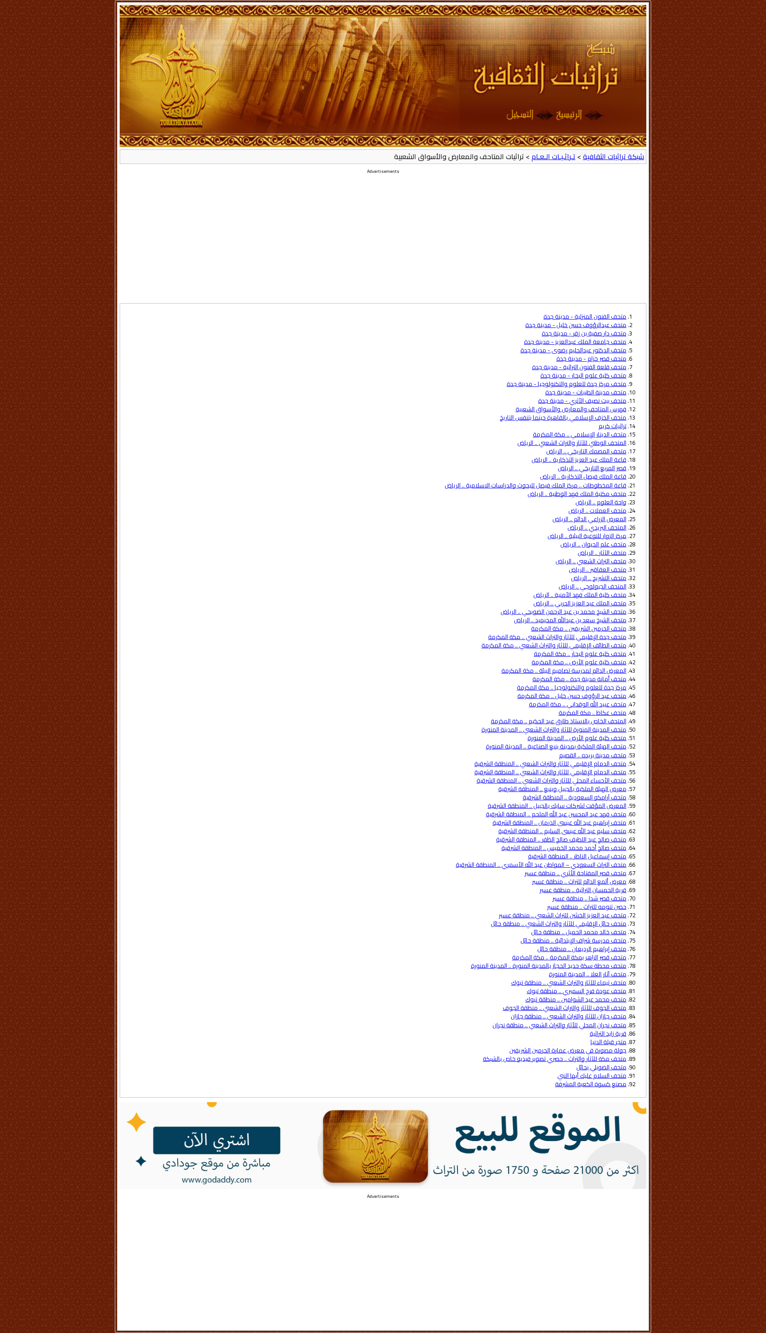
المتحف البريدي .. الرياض (596, 527)
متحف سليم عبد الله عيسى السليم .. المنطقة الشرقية (562, 831)
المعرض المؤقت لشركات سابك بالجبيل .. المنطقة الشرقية (557, 805)
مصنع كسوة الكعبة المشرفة (590, 1084)
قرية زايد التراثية (608, 1033)
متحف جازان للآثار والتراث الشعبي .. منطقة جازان (568, 1016)
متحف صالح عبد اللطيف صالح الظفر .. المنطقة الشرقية (561, 839)
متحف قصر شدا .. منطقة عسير (589, 898)
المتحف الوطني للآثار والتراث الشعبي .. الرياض (571, 442)
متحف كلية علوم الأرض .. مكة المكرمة (579, 662)
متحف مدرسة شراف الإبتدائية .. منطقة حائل (573, 940)
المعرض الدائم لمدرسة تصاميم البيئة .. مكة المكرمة (563, 670)
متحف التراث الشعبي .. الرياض (590, 561)
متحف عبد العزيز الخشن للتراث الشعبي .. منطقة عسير (562, 915)
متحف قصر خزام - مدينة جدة (591, 358)
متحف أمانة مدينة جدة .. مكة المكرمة (579, 679)
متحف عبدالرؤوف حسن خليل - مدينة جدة (575, 325)
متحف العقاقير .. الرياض (597, 569)
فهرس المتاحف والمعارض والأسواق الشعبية (571, 409)
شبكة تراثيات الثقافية (613, 156)
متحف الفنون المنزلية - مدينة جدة (584, 316)
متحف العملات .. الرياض (597, 510)
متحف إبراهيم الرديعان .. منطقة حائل (581, 949)
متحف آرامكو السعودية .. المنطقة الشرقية (574, 797)
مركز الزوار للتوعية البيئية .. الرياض (586, 536)
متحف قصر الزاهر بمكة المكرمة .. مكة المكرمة (569, 957)
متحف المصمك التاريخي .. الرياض (586, 451)
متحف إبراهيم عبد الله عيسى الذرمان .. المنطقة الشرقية (559, 822)
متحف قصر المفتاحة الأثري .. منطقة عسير (575, 873)
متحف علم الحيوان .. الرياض (593, 544)
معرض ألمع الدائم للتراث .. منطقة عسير (579, 881)
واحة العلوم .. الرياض (600, 502)
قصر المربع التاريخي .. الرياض (592, 468)
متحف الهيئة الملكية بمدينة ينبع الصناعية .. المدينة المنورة (556, 746)
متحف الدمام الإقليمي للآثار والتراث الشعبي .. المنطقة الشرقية (550, 763)
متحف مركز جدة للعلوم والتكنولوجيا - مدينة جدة (566, 384)
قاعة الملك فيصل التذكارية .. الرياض (583, 476)
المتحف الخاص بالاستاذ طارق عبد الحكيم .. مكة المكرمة (558, 721)
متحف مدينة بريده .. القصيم (592, 755)
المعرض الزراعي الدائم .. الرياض (589, 519)
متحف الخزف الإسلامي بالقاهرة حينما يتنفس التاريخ (563, 417)
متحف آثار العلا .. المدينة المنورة (587, 974)
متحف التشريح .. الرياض (598, 578)
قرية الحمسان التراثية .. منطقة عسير (582, 890)
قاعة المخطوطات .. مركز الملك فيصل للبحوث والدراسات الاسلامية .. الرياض (535, 485)
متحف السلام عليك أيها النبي (591, 1075)
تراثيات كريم (612, 426)
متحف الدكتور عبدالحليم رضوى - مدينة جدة (573, 350)
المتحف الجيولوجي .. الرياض (592, 586)
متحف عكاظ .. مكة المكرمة (592, 712)
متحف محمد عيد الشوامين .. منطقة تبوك (575, 999)
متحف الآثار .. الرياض (602, 552)
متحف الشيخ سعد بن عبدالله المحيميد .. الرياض (570, 620)
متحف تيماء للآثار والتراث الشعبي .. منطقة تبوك (568, 982)
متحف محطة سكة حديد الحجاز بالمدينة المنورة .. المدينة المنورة (548, 965)
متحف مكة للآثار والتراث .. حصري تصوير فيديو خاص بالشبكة (554, 1058)
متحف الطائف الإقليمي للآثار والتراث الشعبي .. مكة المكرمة (553, 645)
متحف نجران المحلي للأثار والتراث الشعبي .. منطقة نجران (559, 1025)
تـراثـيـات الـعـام (553, 156)
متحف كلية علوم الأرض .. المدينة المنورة (577, 738)
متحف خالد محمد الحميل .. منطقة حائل (578, 932)
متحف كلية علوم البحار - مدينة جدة (583, 375)
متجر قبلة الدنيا (608, 1042)
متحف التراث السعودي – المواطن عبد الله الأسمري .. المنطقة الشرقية (541, 864)
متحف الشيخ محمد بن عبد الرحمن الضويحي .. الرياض (563, 611)
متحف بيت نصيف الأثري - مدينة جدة (582, 400)
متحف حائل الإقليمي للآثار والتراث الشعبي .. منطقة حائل (558, 923)
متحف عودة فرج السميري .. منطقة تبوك (576, 991)
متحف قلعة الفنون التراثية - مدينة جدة (579, 367)
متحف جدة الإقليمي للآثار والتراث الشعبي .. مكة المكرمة (557, 637)
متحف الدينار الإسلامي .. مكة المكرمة (579, 434)
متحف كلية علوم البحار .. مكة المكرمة (580, 653)
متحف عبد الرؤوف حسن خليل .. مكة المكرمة (571, 696)
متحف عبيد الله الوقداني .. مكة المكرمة (577, 704)
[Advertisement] (383, 241)
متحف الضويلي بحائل (601, 1067)
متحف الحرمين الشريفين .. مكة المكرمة (578, 628)
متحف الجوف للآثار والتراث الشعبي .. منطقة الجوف (564, 1007)
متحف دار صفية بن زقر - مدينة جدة (584, 333)
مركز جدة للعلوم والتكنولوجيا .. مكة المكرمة (571, 687)
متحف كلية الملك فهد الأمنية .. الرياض (579, 594)
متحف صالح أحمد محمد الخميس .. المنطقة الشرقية (563, 848)
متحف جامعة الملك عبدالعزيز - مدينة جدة (575, 341)
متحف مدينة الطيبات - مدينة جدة (585, 392)
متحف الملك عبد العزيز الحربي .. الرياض (579, 603)
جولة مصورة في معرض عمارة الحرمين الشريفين (567, 1050)
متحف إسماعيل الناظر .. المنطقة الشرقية (577, 856)
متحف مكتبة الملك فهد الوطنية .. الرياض (577, 493)
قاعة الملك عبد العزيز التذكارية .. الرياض (579, 459)
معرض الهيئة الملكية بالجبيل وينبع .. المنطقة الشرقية (562, 789)
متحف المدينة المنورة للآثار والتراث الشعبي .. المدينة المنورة (553, 729)
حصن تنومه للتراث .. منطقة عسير (586, 906)
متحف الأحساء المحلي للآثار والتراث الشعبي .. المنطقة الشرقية (551, 780)
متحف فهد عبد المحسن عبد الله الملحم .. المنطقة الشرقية (556, 814)
